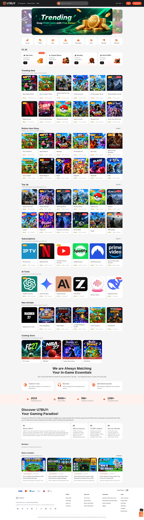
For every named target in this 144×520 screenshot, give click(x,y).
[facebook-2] (36, 508)
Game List (68, 503)
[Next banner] (116, 21)
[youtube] (55, 508)
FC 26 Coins (87, 498)
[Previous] (117, 70)
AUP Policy (123, 503)
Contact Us (68, 506)
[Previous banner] (28, 21)
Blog (38, 3)
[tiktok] (41, 508)
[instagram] (50, 508)
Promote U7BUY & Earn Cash (109, 498)
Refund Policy (124, 511)
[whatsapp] (17, 508)
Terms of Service (124, 498)
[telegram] (27, 508)
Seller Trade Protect (88, 506)
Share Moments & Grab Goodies (109, 500)
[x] (46, 508)
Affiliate (104, 506)
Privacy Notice (124, 500)
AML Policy (123, 506)
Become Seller (87, 500)
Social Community (106, 503)
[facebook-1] (32, 508)
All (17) (118, 238)
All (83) (118, 128)
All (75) (118, 184)
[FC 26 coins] (72, 21)
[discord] (22, 508)
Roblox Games (31, 3)
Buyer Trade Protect (88, 503)
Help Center (68, 498)
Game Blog (68, 500)
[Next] (121, 70)
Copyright (123, 508)
